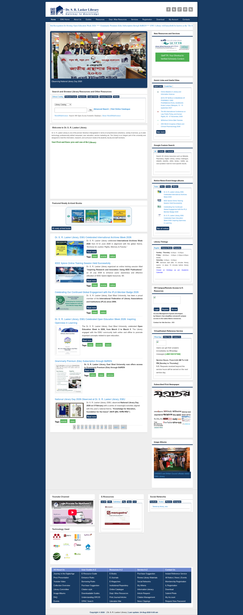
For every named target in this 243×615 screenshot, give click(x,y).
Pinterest (168, 497)
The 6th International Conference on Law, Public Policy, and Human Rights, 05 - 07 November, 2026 (173, 113)
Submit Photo (170, 589)
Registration (147, 19)
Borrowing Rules (88, 577)
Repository (82, 97)
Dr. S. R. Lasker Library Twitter (174, 9)
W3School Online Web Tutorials (172, 120)
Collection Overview (62, 581)
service (110, 375)
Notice (156, 186)
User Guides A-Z (89, 565)
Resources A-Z (116, 565)
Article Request (143, 589)
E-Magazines (114, 577)
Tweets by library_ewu (160, 502)
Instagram (177, 497)
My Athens (141, 581)
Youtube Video (59, 577)
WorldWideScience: (62, 116)
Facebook (153, 497)
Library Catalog (57, 97)
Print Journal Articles (117, 592)
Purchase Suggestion (90, 581)
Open (129, 497)
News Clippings (143, 596)
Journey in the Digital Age (64, 569)
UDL (109, 497)
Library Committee (61, 585)
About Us (77, 19)
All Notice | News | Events (176, 573)
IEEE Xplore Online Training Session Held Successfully (82, 263)
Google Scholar (93, 97)
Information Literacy (145, 585)
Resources (100, 19)
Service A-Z (142, 565)
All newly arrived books (61, 228)
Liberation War (115, 596)
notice (112, 256)
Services (134, 19)
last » (124, 427)
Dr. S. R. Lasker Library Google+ (179, 9)
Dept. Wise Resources (118, 19)
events (103, 256)
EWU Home (65, 19)
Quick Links (158, 86)
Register (165, 309)
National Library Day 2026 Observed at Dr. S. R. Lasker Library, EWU (90, 399)
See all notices (163, 228)
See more (161, 132)
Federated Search (70, 97)
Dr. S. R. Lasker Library (117, 607)
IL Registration (171, 581)
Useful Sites (168, 86)
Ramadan (177, 248)
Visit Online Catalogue (120, 109)
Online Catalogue (116, 585)
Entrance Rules (88, 573)
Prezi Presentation (61, 573)
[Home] (75, 15)
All (155, 151)
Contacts (186, 19)
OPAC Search (87, 596)
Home (53, 19)
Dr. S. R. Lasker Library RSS (191, 9)
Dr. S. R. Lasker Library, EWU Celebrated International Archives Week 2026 (93, 237)
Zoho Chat (167, 337)
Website (116, 97)
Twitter (161, 497)
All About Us (59, 565)
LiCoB (103, 497)
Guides (88, 19)
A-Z (134, 497)
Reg (124, 497)
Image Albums (59, 589)
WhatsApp (157, 337)
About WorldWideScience (111, 116)
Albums (175, 186)
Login (156, 309)
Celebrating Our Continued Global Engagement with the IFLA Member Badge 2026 (97, 292)
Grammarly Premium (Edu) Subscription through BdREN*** (99, 25)
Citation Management (146, 592)
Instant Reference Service (176, 569)
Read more (91, 251)
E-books (161, 151)
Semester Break (167, 248)
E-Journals (169, 151)
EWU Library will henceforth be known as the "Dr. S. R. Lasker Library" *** (155, 25)
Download (160, 19)
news (95, 256)
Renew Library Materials (147, 573)
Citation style (87, 585)
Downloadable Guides (91, 589)
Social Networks (144, 577)
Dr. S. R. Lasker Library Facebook (168, 9)
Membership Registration (175, 577)
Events (56, 596)
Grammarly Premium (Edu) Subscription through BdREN (83, 361)
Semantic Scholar (105, 97)
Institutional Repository (118, 581)
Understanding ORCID (91, 592)
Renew (174, 309)
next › (116, 427)
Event (168, 186)
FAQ (55, 592)
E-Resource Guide (89, 569)
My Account (173, 19)
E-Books (113, 569)
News (162, 186)
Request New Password (175, 596)
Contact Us (176, 337)
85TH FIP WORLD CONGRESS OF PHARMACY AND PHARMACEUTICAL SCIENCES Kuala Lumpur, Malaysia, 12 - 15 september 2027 (173, 103)
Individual (117, 497)
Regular (156, 248)
